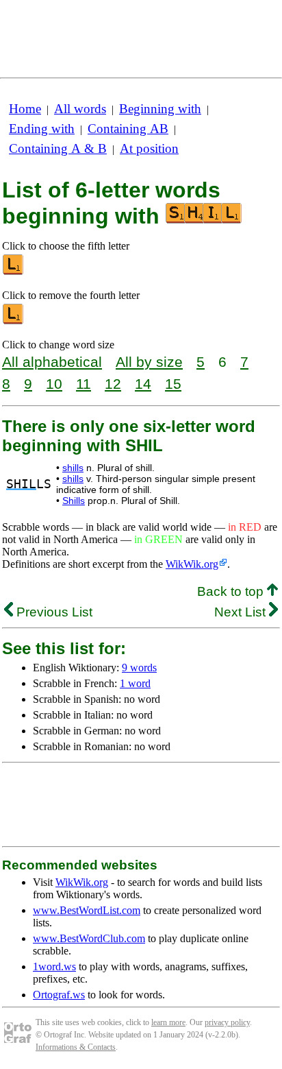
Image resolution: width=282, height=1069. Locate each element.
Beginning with (160, 108)
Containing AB (128, 128)
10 (54, 384)
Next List (241, 612)
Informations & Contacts (76, 1047)
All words (80, 108)
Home (25, 108)
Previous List (52, 612)
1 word (135, 683)
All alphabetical (52, 362)
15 (173, 384)
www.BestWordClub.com (89, 938)
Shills (73, 500)
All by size (149, 362)
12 (113, 384)
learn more (168, 1022)
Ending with (42, 128)
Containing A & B (58, 148)
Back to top (232, 591)
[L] (13, 272)
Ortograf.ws (59, 994)
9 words (139, 667)
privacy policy (227, 1022)
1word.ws (54, 966)
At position (149, 148)
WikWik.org (192, 564)
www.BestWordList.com (86, 910)
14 (143, 384)
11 (83, 384)
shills (73, 467)
